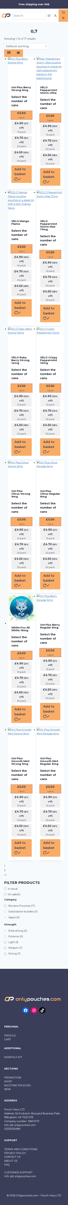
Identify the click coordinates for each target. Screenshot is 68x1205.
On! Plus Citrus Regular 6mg (50, 494)
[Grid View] (9, 53)
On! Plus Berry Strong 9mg (21, 89)
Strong (14, 953)
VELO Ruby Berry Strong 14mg (20, 360)
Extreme (15, 936)
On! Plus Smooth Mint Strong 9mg (20, 761)
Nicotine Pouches (21, 905)
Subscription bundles (22, 911)
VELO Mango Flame (20, 222)
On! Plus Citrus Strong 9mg (20, 494)
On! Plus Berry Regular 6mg (50, 626)
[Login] (55, 16)
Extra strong (17, 930)
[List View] (18, 53)
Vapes (14, 917)
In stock (13, 888)
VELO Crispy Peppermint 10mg (48, 360)
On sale (14, 894)
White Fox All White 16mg (20, 629)
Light (13, 942)
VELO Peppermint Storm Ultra (48, 90)
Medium (15, 947)
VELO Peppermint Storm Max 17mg (48, 225)
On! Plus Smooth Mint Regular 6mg (49, 761)
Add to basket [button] (20, 171)
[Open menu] (49, 15)
